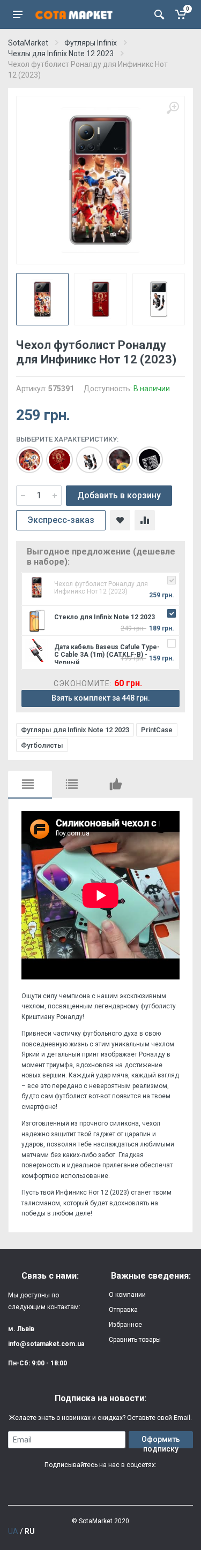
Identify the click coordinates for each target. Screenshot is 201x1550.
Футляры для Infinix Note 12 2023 (75, 730)
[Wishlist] (120, 520)
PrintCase (157, 730)
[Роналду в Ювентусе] (84, 454)
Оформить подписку (161, 1441)
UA (13, 1531)
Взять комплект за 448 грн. (100, 698)
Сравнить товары (135, 1339)
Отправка (123, 1309)
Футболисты (42, 745)
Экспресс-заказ (60, 520)
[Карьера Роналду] (24, 454)
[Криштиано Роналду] (144, 454)
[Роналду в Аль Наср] (114, 454)
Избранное (125, 1324)
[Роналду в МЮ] (54, 454)
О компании (127, 1294)
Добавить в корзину (119, 495)
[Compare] (145, 520)
